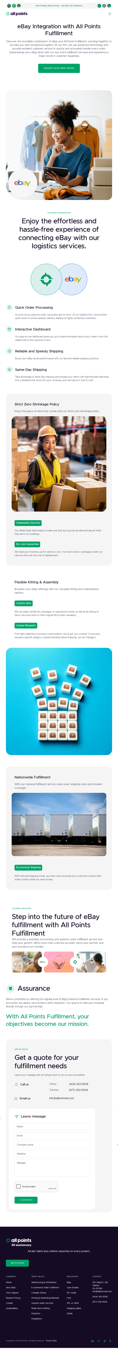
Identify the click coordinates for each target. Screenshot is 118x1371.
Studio (70, 1314)
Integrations (36, 1319)
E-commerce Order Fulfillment (45, 1288)
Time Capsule (12, 1293)
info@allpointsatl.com (61, 1098)
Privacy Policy (51, 1341)
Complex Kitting (38, 1293)
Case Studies (73, 1288)
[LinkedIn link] (92, 1340)
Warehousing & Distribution (44, 1282)
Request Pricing (13, 1298)
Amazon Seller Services (42, 1303)
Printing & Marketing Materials (45, 1298)
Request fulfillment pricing (59, 68)
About (9, 1282)
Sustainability (12, 1308)
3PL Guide (71, 1293)
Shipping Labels (74, 1308)
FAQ (69, 1298)
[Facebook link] (111, 1340)
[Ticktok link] (104, 1340)
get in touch (17, 1263)
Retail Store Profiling (40, 1308)
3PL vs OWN (73, 1303)
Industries (35, 1314)
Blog (69, 1282)
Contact (9, 1303)
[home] (16, 14)
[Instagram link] (98, 1340)
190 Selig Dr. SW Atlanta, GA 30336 (100, 1285)
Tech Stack (11, 1288)
